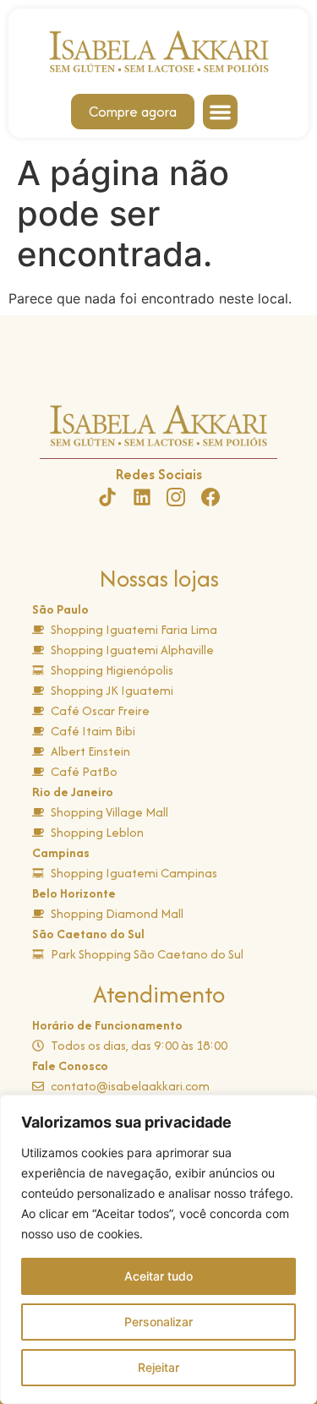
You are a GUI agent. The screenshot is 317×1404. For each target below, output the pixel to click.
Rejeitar (158, 1367)
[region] (158, 1249)
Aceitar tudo (158, 1276)
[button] (220, 112)
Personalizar (158, 1321)
